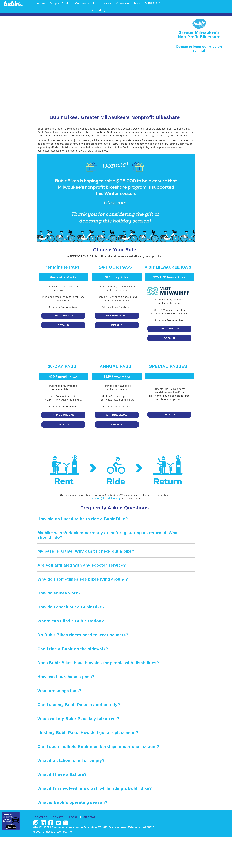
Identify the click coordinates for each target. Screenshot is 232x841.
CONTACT (41, 817)
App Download (63, 315)
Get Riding (97, 10)
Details (63, 325)
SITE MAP (89, 817)
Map (137, 3)
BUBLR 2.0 (152, 3)
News (107, 3)
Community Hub (86, 3)
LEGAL (73, 817)
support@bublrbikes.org (106, 498)
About (41, 3)
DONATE (58, 817)
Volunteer (122, 3)
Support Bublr (59, 3)
